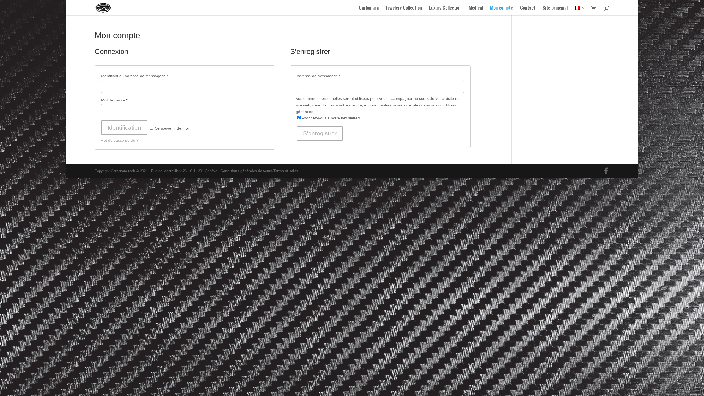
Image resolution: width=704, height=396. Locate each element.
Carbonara (369, 8)
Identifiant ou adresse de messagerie (134, 76)
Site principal (555, 8)
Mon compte (501, 8)
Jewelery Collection (404, 8)
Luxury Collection (445, 8)
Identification (124, 127)
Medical (476, 8)
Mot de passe (114, 100)
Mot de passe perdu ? (119, 140)
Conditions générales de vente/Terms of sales (259, 171)
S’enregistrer (320, 133)
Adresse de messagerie (318, 76)
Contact (527, 8)
